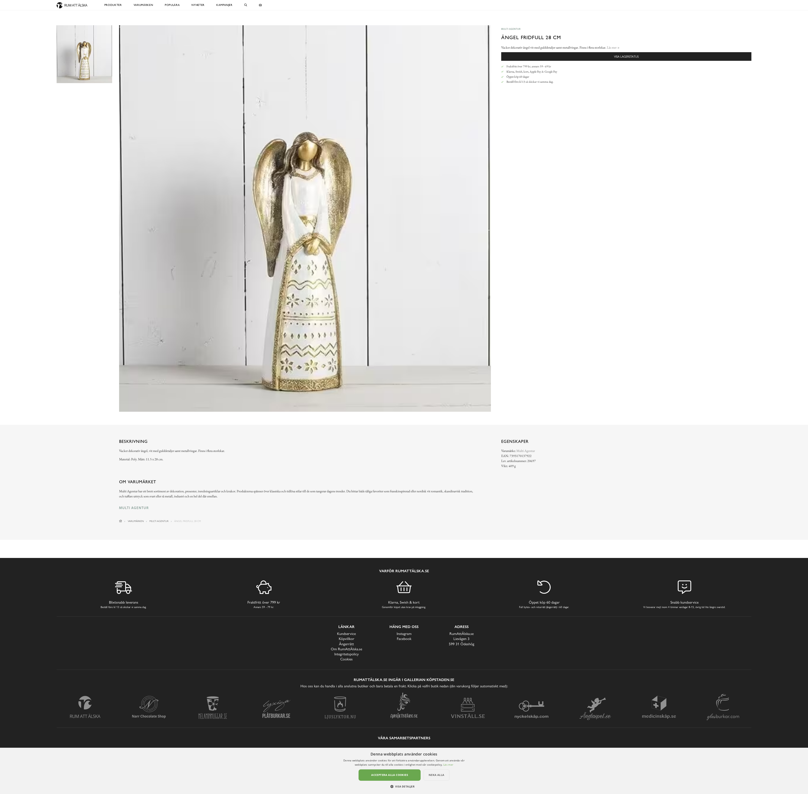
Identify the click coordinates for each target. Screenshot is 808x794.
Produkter (113, 5)
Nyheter (198, 5)
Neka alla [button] (436, 775)
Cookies (346, 659)
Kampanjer (224, 5)
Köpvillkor (346, 638)
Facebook (404, 638)
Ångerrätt (346, 644)
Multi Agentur (525, 451)
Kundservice (346, 633)
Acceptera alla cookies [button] (389, 775)
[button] (404, 786)
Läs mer (448, 764)
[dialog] (404, 771)
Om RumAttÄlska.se (346, 649)
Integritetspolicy (346, 654)
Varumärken (143, 5)
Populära (172, 5)
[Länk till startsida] (120, 521)
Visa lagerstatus (626, 56)
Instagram (404, 633)
